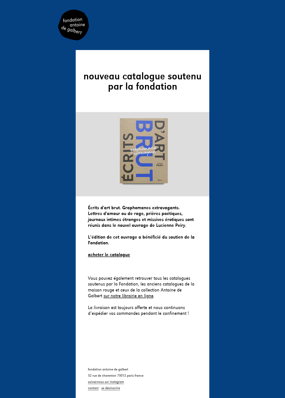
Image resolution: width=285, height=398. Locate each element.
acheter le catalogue (109, 254)
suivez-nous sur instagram (106, 382)
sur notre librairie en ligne (128, 295)
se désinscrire (110, 388)
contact (93, 388)
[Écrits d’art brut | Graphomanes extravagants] (142, 154)
